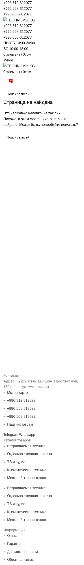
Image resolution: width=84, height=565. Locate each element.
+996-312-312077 (17, 3)
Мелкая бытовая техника (28, 478)
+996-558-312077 (17, 9)
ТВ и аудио (16, 462)
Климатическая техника (26, 470)
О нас (12, 536)
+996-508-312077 (17, 14)
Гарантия (15, 544)
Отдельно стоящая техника (29, 454)
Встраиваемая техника (26, 446)
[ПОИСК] (74, 94)
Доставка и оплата (22, 552)
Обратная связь (20, 559)
